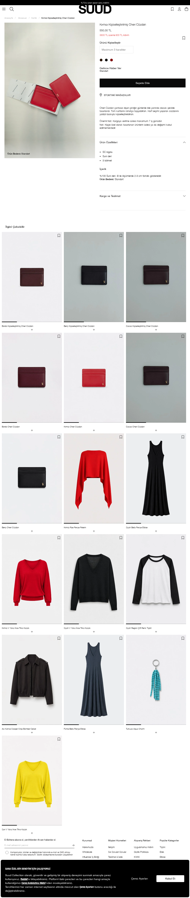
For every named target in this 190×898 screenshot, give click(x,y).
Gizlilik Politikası (141, 852)
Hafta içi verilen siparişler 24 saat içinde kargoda (95, 2)
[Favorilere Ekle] (184, 38)
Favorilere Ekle (59, 235)
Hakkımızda (87, 847)
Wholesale (87, 852)
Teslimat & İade (115, 857)
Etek (162, 852)
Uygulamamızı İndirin (143, 847)
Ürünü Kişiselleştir (110, 42)
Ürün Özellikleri (108, 142)
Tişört (162, 847)
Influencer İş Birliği (90, 857)
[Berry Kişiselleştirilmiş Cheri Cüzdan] (106, 60)
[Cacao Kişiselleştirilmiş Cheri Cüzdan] (101, 60)
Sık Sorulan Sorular (117, 852)
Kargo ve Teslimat (110, 196)
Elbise (162, 857)
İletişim (111, 847)
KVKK (137, 857)
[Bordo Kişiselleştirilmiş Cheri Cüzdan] (111, 60)
